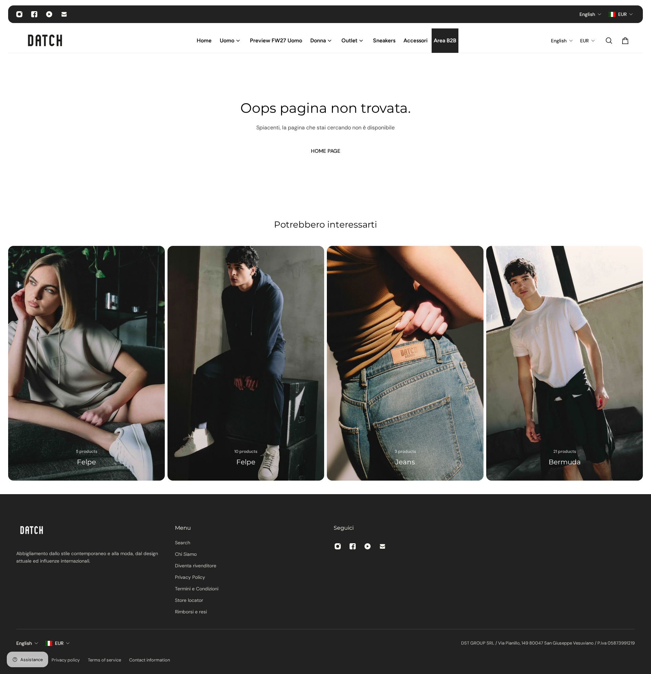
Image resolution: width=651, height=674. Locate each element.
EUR (59, 643)
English (24, 643)
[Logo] (45, 40)
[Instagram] (19, 14)
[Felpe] (86, 363)
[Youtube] (49, 14)
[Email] (64, 14)
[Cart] (625, 40)
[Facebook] (34, 14)
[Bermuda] (564, 363)
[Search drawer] (609, 40)
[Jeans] (405, 363)
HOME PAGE (325, 151)
